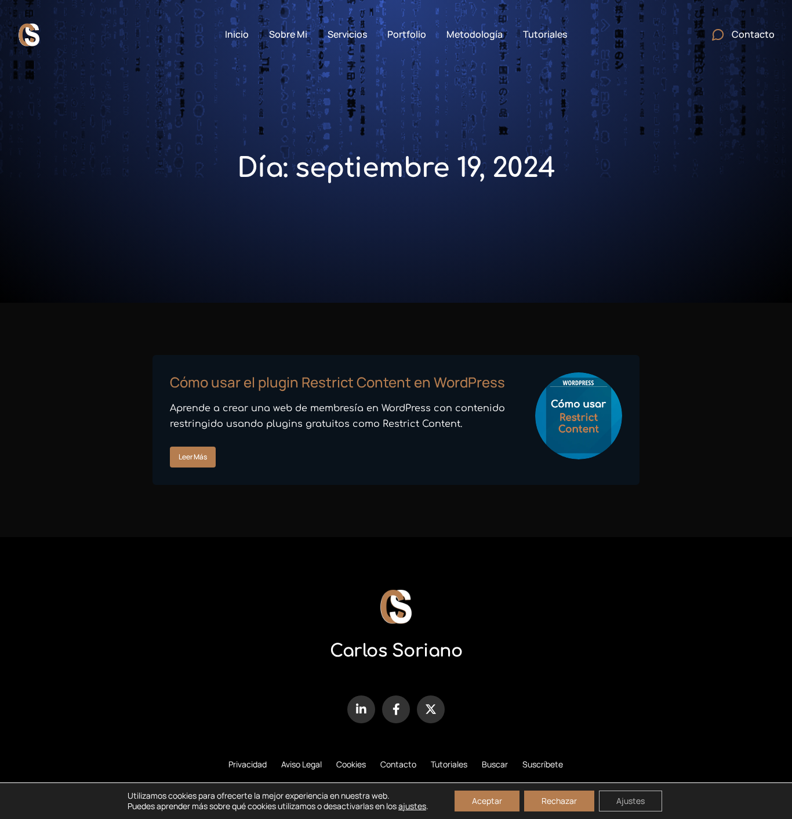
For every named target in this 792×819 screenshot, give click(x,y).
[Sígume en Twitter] (431, 709)
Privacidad (247, 764)
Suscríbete (542, 764)
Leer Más (193, 457)
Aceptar (487, 800)
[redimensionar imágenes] (578, 415)
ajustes (412, 806)
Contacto (398, 764)
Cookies (351, 764)
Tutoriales (449, 764)
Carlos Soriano (396, 651)
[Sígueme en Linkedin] (361, 709)
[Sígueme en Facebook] (396, 709)
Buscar (495, 764)
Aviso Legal (301, 764)
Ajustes (630, 800)
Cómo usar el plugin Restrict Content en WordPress (337, 382)
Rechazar (559, 800)
